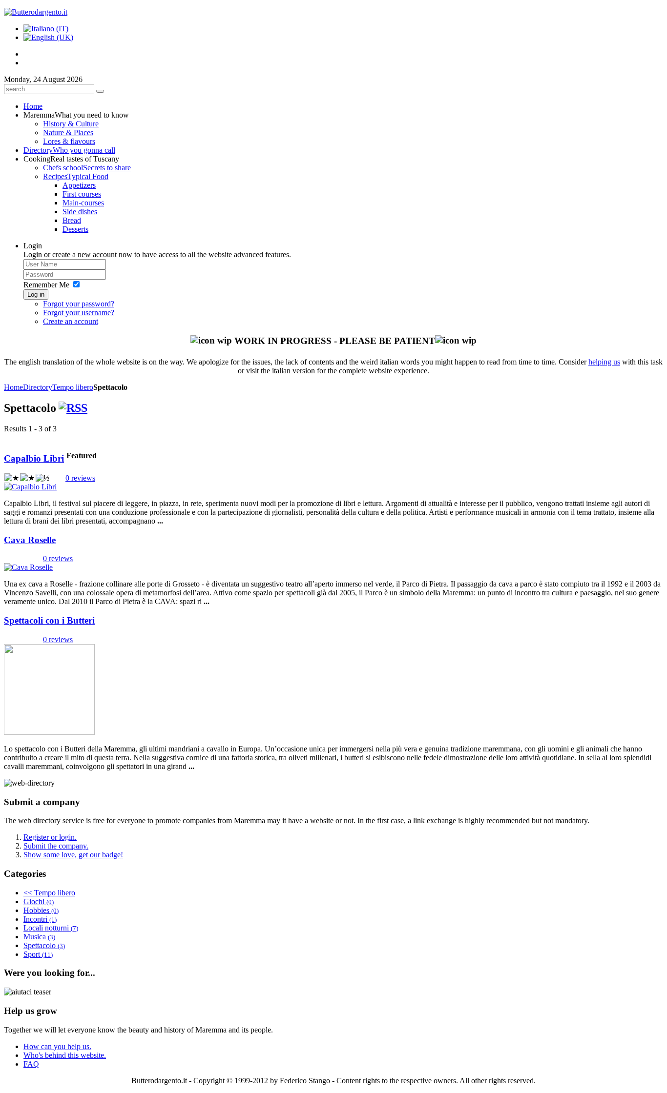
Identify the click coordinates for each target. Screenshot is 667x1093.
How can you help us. (57, 1046)
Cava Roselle (30, 540)
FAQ (31, 1064)
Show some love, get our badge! (73, 854)
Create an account (70, 321)
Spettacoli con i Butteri (49, 620)
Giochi (38, 901)
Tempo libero (72, 387)
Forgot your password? (78, 304)
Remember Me (46, 285)
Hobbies (41, 910)
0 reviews (80, 478)
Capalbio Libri (34, 458)
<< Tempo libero (49, 893)
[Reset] (100, 91)
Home (13, 387)
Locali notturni (50, 928)
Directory (37, 387)
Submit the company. (55, 846)
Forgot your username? (78, 312)
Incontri (40, 919)
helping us (604, 362)
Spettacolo (44, 945)
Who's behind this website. (64, 1055)
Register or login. (50, 837)
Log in (35, 294)
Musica (39, 936)
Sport (38, 954)
